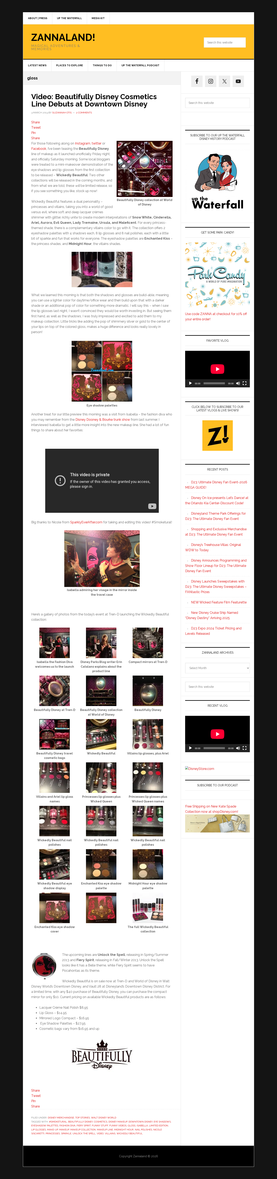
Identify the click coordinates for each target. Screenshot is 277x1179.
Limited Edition (158, 1125)
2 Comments (84, 112)
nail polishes (143, 1129)
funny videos (118, 1125)
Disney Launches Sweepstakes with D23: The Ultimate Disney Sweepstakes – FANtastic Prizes (216, 586)
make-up (52, 1129)
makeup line (105, 1129)
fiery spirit (84, 1125)
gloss (131, 1125)
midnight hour (124, 1129)
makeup (64, 1129)
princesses (53, 1133)
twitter (96, 143)
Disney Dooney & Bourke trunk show (102, 420)
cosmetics (100, 1121)
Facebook (38, 149)
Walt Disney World (103, 1117)
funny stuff (100, 1125)
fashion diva (67, 1125)
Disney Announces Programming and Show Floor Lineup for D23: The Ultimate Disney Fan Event (216, 566)
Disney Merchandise (61, 1117)
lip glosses (38, 1129)
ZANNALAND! (63, 37)
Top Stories (82, 1117)
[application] (217, 369)
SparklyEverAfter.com (86, 522)
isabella (142, 1125)
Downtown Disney (140, 1121)
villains (110, 1133)
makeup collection (83, 1129)
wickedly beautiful (130, 1133)
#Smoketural (58, 1121)
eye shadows (162, 1121)
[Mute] (238, 383)
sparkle (66, 1133)
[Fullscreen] (245, 383)
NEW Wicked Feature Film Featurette (219, 602)
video (100, 1133)
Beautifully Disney (80, 1121)
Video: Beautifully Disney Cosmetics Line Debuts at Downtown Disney (94, 100)
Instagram (82, 143)
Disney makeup (117, 1121)
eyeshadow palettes (44, 1125)
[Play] (190, 383)
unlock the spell (84, 1133)
